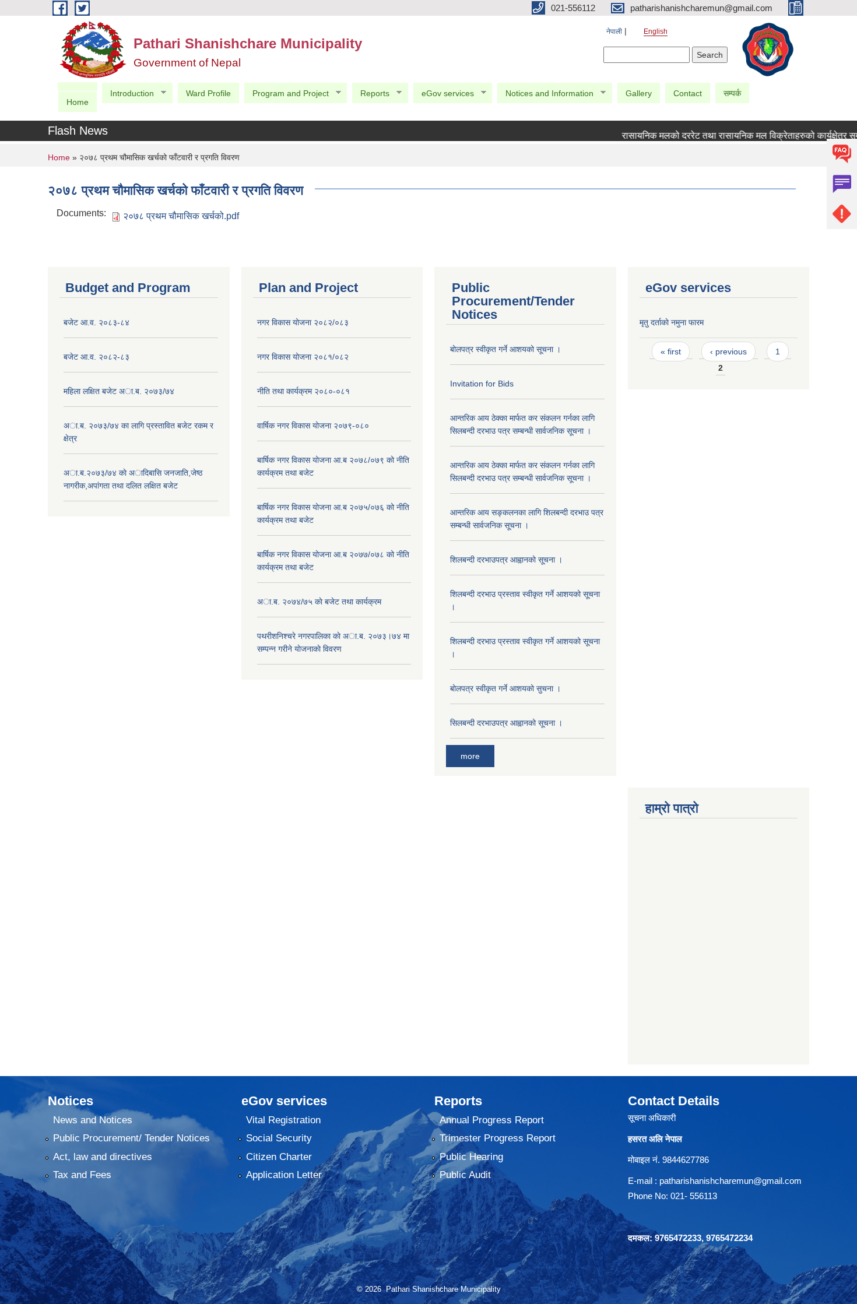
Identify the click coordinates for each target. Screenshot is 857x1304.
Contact (687, 93)
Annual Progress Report (492, 1120)
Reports (370, 94)
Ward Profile (208, 93)
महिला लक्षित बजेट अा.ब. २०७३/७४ (119, 391)
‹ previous (728, 351)
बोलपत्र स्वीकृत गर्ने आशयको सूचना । (505, 349)
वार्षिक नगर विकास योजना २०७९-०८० (313, 425)
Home (77, 102)
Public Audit (465, 1174)
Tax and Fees (82, 1174)
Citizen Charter (279, 1156)
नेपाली (614, 31)
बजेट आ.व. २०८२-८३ (96, 356)
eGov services (443, 94)
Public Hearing (471, 1156)
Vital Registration (283, 1120)
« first (671, 351)
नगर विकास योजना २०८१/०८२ (303, 356)
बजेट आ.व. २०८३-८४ (96, 322)
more (470, 756)
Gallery (639, 93)
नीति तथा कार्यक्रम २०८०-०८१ (303, 391)
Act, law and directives (102, 1156)
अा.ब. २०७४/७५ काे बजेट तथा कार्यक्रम (319, 601)
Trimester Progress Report (498, 1138)
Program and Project (286, 94)
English (656, 31)
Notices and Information (545, 94)
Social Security (279, 1138)
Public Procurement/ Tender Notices (131, 1138)
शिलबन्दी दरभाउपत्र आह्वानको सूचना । (506, 559)
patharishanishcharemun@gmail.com (730, 1181)
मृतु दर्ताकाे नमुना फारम (672, 322)
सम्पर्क (732, 93)
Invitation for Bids (482, 383)
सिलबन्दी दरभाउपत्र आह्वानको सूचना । (506, 722)
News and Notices (92, 1120)
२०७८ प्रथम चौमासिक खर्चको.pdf (181, 216)
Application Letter (284, 1174)
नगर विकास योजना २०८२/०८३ (303, 322)
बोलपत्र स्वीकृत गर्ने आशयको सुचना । (505, 688)
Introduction (127, 94)
